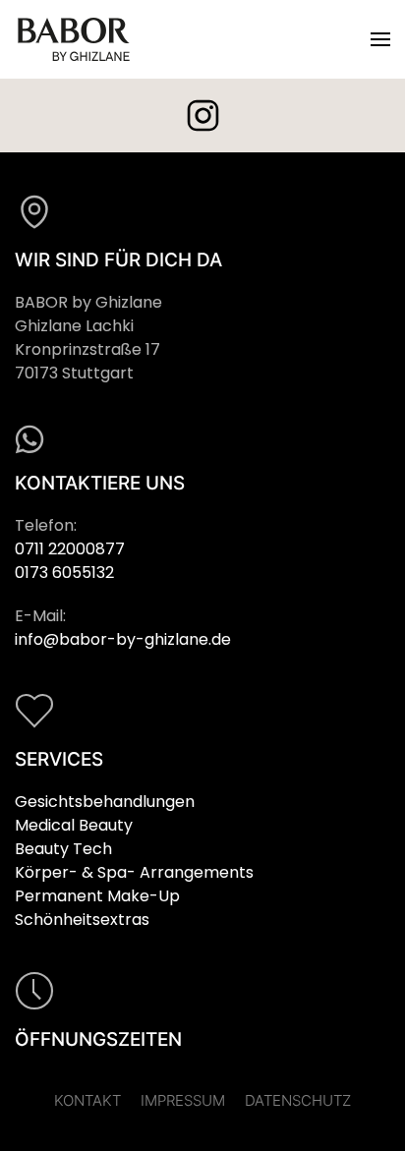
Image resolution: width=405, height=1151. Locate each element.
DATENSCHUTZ (298, 1100)
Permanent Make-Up (97, 896)
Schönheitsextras (82, 919)
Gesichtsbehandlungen (105, 801)
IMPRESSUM (183, 1100)
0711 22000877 (70, 549)
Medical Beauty (74, 825)
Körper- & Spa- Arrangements (134, 872)
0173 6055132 (64, 572)
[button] (380, 39)
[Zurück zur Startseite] (73, 39)
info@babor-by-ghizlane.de (123, 639)
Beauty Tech (63, 848)
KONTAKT (87, 1100)
